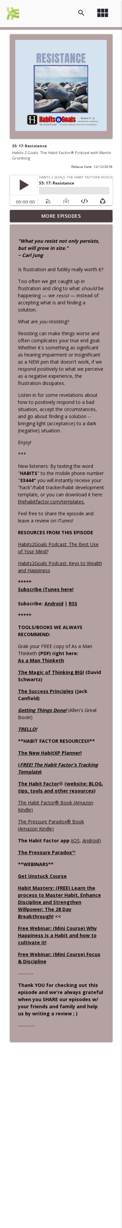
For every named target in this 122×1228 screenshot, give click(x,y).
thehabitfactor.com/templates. (51, 501)
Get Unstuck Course (42, 876)
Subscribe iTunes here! (46, 589)
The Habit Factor (38, 783)
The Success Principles (46, 691)
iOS (76, 840)
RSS (73, 603)
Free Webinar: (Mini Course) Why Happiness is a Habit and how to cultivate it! (57, 935)
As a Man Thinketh (41, 660)
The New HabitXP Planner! (50, 753)
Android (53, 603)
